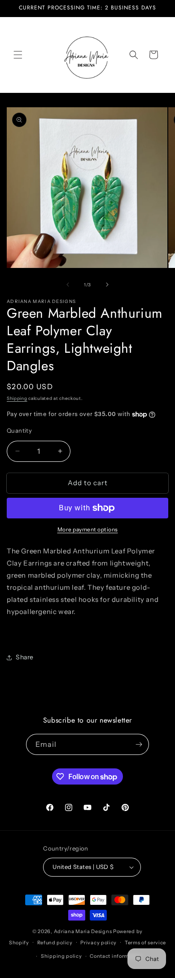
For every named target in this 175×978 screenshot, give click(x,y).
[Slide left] (68, 284)
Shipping (17, 398)
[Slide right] (107, 284)
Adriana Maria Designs (83, 931)
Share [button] (25, 657)
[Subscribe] (139, 744)
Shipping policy (61, 956)
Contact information (116, 956)
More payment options (87, 529)
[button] (18, 55)
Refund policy (55, 942)
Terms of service (145, 942)
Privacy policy (98, 942)
